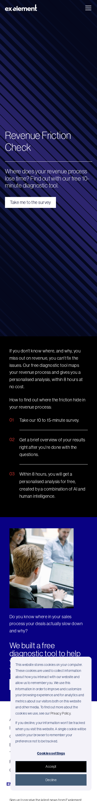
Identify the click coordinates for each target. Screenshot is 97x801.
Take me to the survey (30, 202)
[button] (87, 8)
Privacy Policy (60, 713)
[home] (21, 8)
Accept (51, 766)
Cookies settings (51, 753)
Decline (51, 780)
